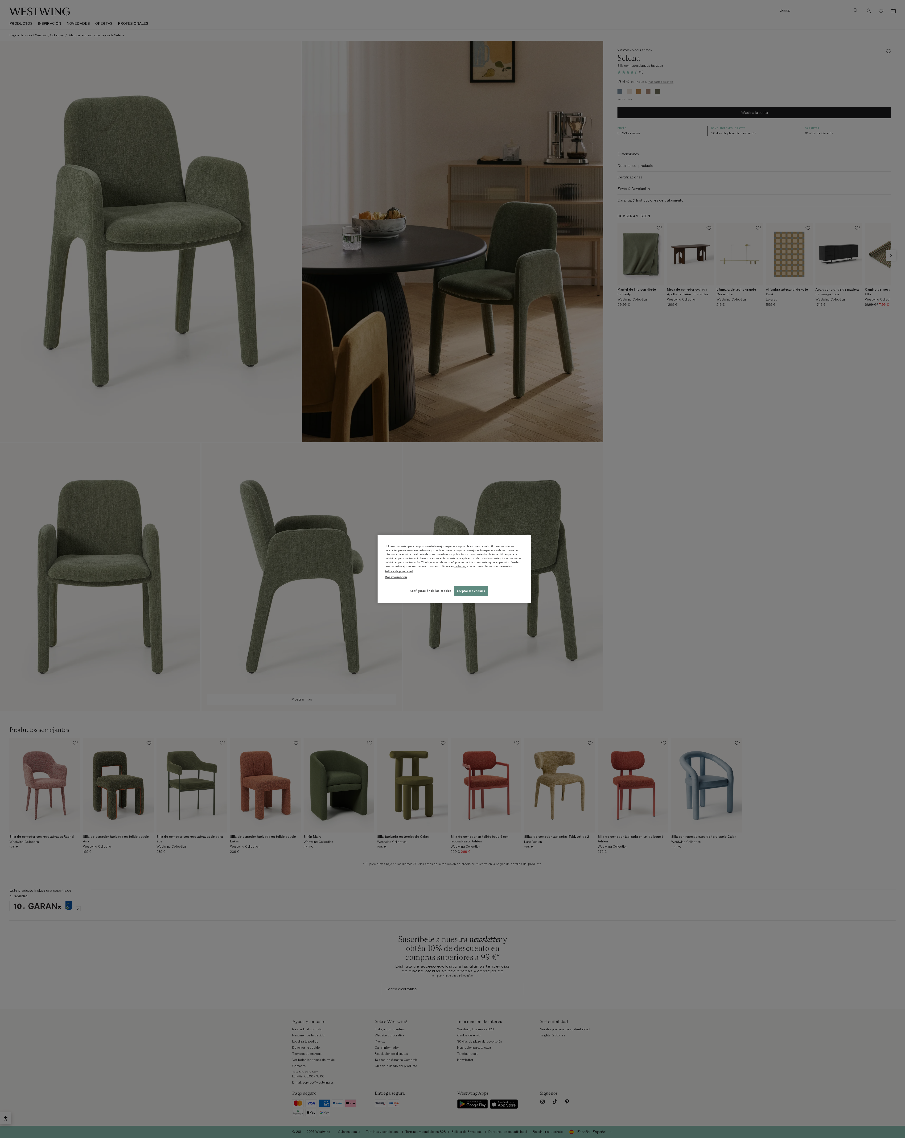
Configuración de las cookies (431, 590)
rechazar (459, 566)
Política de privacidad (399, 571)
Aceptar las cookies (471, 591)
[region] (454, 569)
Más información (396, 577)
